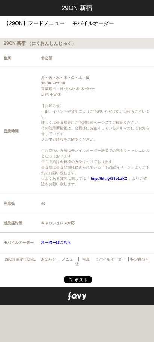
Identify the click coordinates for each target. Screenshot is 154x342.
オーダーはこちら (56, 242)
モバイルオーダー (93, 23)
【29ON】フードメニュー (34, 23)
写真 (86, 259)
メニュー (69, 259)
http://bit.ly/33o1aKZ (109, 178)
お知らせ (48, 259)
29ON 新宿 (77, 8)
